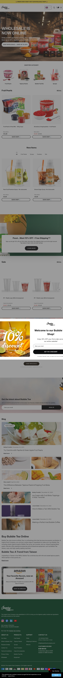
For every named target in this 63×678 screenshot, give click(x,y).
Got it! (56, 675)
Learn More (11, 676)
